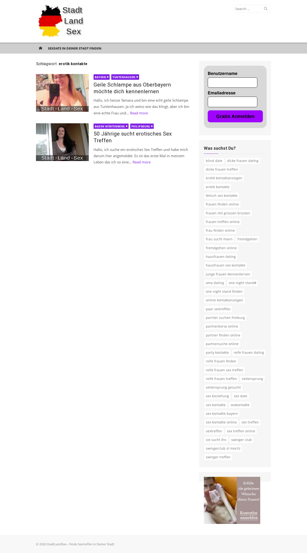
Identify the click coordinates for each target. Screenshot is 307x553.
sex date (240, 396)
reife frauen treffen (221, 378)
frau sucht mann (219, 239)
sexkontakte (239, 405)
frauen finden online (222, 204)
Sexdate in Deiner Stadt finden (74, 48)
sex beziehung (217, 396)
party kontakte (217, 352)
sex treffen (250, 422)
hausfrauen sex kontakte (225, 265)
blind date (214, 160)
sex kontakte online (221, 422)
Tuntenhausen (124, 77)
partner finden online (223, 335)
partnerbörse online (222, 326)
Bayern (100, 77)
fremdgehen (247, 239)
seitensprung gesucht (223, 387)
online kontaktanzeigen (224, 300)
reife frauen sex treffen (224, 370)
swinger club (241, 439)
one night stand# (242, 282)
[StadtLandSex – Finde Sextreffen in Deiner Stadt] (40, 48)
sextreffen (214, 431)
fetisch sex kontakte (221, 195)
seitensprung (252, 378)
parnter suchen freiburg (225, 317)
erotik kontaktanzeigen (224, 178)
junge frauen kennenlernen (228, 274)
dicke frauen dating (243, 160)
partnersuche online (222, 344)
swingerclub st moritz (223, 448)
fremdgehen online (221, 248)
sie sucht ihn (216, 439)
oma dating (215, 282)
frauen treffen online (223, 221)
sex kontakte (216, 405)
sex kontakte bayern (222, 413)
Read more (139, 113)
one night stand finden (224, 291)
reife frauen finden (221, 361)
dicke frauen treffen (222, 169)
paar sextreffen (218, 309)
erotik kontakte (218, 187)
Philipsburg (140, 126)
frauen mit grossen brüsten (228, 213)
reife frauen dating (249, 352)
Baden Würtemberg (110, 126)
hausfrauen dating (221, 256)
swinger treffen (218, 457)
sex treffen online (241, 431)
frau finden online (220, 230)
